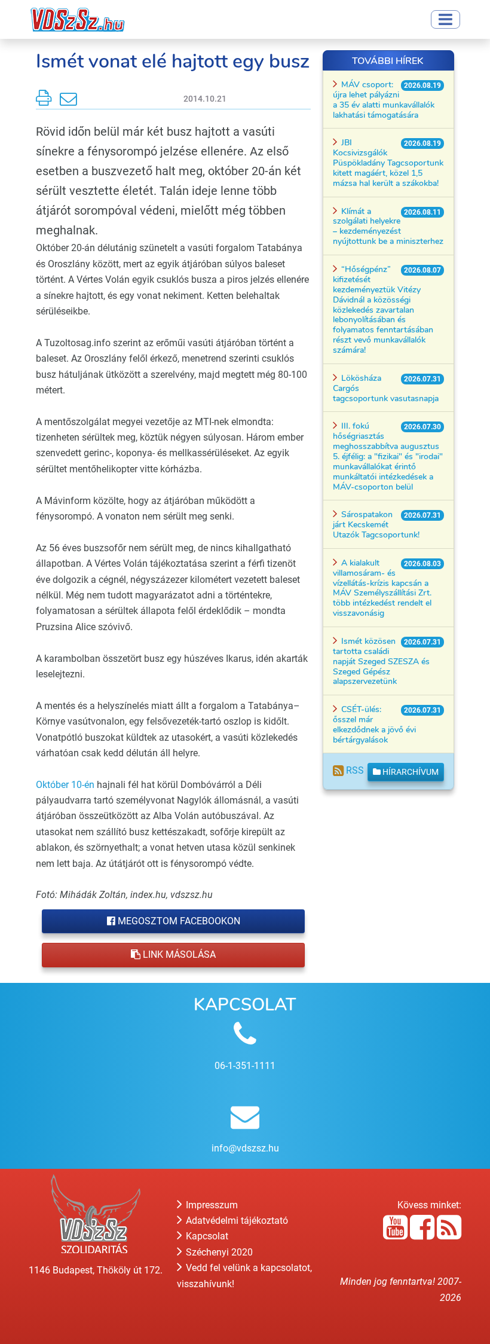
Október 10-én (65, 784)
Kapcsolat (205, 1236)
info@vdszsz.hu (245, 1148)
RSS (354, 770)
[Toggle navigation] (445, 19)
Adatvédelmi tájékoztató (235, 1220)
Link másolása (178, 954)
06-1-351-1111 (245, 1065)
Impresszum (210, 1205)
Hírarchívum (410, 772)
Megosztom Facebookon (177, 921)
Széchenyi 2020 (218, 1252)
